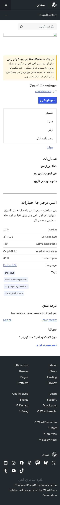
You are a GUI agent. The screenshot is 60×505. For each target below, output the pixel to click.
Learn (53, 393)
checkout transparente (16, 279)
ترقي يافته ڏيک (44, 138)
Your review (49, 320)
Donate (22, 405)
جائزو (50, 121)
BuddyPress (47, 439)
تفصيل (49, 112)
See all (7, 320)
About (53, 365)
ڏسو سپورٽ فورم (46, 344)
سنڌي (45, 454)
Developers (50, 405)
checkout (9, 273)
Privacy (52, 383)
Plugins (24, 377)
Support (52, 399)
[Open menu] (5, 5)
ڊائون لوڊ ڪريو (47, 100)
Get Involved (20, 393)
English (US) (10, 265)
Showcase (22, 365)
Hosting (52, 377)
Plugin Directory (48, 15)
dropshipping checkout (16, 286)
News (53, 371)
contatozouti (43, 91)
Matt (52, 428)
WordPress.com (45, 422)
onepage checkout (14, 293)
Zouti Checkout (43, 86)
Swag (23, 411)
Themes (23, 371)
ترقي (50, 130)
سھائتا (50, 147)
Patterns (23, 383)
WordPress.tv (47, 411)
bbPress (50, 434)
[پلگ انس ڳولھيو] (21, 26)
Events (24, 399)
